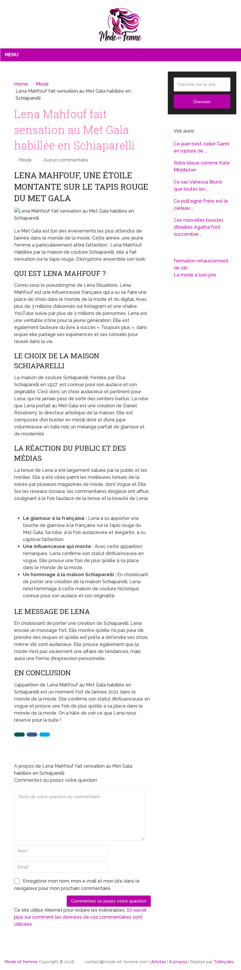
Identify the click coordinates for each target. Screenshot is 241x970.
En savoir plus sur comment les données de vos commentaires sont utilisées (80, 917)
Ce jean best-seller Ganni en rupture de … (201, 147)
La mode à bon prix (195, 275)
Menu (12, 54)
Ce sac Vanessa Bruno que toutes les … (198, 185)
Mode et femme (21, 961)
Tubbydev (224, 961)
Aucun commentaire (65, 160)
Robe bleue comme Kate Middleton (202, 166)
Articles (158, 961)
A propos (178, 961)
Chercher (202, 101)
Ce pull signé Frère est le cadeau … (201, 204)
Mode (25, 160)
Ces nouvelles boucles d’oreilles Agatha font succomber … (199, 227)
